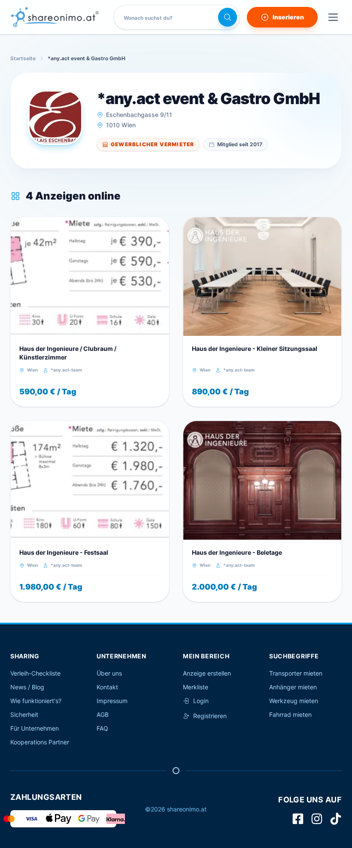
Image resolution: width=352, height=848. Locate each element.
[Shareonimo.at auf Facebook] (298, 819)
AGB (103, 714)
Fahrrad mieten (290, 714)
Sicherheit (24, 714)
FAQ (102, 728)
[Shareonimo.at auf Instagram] (317, 819)
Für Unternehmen (34, 728)
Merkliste (195, 687)
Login (201, 700)
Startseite (23, 58)
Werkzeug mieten (293, 700)
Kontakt (107, 687)
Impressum (112, 700)
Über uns (109, 673)
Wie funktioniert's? (35, 700)
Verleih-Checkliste (35, 673)
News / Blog (27, 687)
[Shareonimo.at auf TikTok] (336, 819)
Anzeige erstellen (207, 673)
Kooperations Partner (39, 742)
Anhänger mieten (293, 687)
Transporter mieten (295, 673)
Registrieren (210, 715)
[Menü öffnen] (333, 17)
